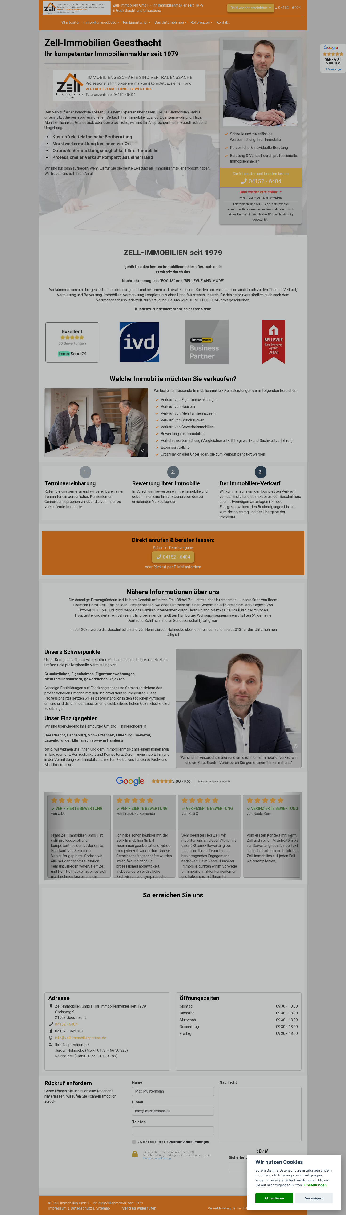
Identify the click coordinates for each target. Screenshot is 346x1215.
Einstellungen (315, 1185)
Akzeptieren (274, 1198)
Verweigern (314, 1198)
